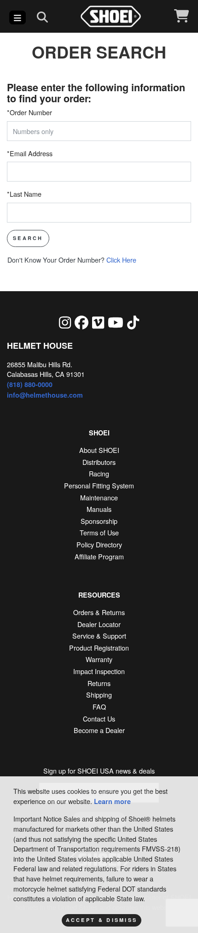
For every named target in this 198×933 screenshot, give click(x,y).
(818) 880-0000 (29, 384)
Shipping (99, 694)
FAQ (99, 706)
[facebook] (81, 322)
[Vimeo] (98, 322)
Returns (99, 683)
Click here (71, 259)
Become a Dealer (99, 730)
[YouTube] (115, 322)
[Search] (42, 16)
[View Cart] (181, 16)
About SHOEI (99, 450)
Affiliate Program (99, 556)
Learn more (112, 801)
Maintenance (99, 497)
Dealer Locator (99, 624)
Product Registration (99, 647)
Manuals (99, 509)
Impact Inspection (99, 671)
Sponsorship (99, 521)
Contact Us (99, 718)
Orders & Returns (99, 612)
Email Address (29, 153)
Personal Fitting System (99, 485)
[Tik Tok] (133, 322)
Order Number (29, 112)
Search (28, 238)
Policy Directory (99, 544)
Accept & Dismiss (102, 919)
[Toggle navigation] (17, 17)
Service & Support (99, 635)
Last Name (24, 194)
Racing (99, 473)
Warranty (99, 659)
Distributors (99, 462)
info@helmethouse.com (45, 394)
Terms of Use (99, 532)
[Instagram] (65, 322)
